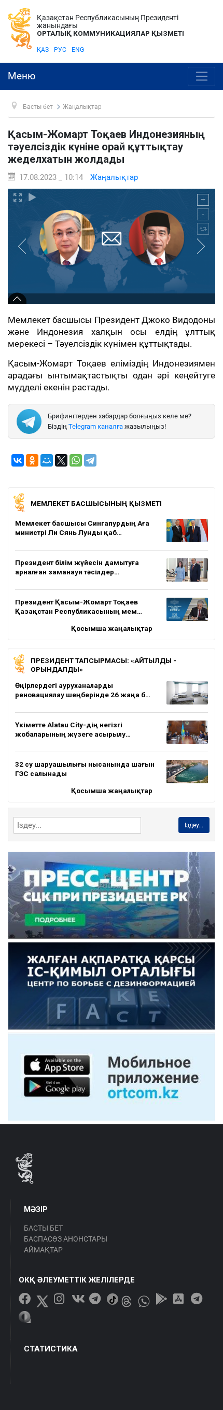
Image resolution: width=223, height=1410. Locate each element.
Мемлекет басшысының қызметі (96, 503)
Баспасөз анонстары (65, 1239)
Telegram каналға (95, 426)
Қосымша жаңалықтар (111, 628)
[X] (61, 460)
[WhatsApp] (75, 460)
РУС (60, 49)
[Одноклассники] (32, 460)
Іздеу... (194, 825)
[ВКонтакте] (17, 460)
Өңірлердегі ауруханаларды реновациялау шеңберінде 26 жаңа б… (82, 690)
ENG (78, 49)
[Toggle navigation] (201, 77)
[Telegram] (90, 460)
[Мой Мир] (46, 460)
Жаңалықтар (114, 177)
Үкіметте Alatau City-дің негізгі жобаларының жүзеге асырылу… (73, 729)
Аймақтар (43, 1250)
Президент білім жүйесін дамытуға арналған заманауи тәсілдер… (77, 567)
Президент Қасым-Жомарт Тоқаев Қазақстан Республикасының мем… (78, 606)
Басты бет (43, 1228)
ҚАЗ (43, 49)
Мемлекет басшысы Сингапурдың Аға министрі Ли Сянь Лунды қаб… (82, 528)
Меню (22, 76)
